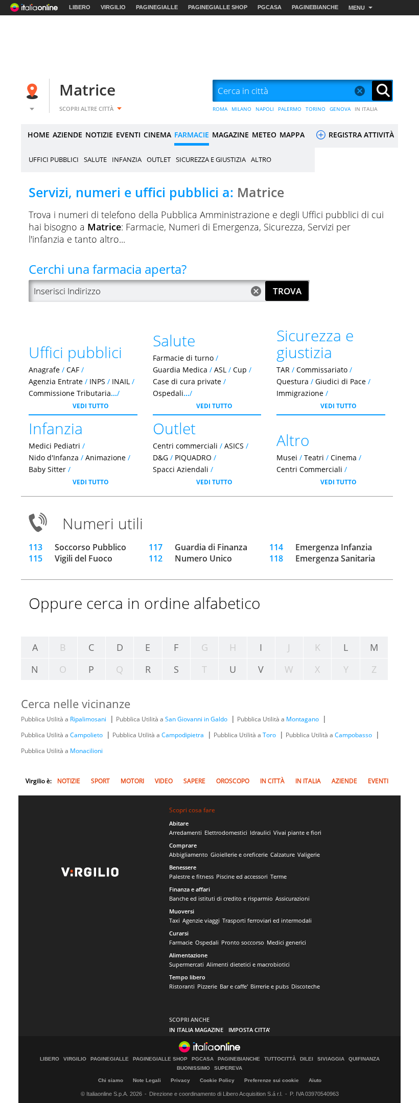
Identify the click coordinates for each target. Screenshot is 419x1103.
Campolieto (87, 735)
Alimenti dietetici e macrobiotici (248, 964)
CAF (72, 369)
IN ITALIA (366, 108)
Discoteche (305, 986)
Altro (293, 440)
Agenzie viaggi (201, 920)
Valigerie (308, 854)
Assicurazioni (292, 898)
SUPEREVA (228, 1068)
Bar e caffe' (234, 986)
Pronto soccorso (242, 942)
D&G (160, 457)
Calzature (282, 854)
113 (35, 547)
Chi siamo (110, 1080)
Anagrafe (44, 369)
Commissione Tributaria (70, 393)
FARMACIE (191, 134)
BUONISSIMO (193, 1068)
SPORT (100, 781)
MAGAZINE (230, 134)
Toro (270, 735)
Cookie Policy (217, 1080)
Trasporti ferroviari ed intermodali (267, 920)
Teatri (314, 457)
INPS (97, 381)
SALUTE (95, 159)
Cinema (344, 457)
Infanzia (56, 428)
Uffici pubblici (75, 352)
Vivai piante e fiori (297, 832)
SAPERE (194, 781)
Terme (278, 876)
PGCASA (270, 7)
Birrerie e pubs (269, 986)
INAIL (121, 381)
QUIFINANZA (364, 1059)
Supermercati (186, 964)
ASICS (234, 446)
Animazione (105, 457)
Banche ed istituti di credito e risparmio (221, 898)
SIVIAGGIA (330, 1059)
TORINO (315, 108)
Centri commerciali (185, 446)
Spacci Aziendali (180, 469)
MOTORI (132, 781)
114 (276, 547)
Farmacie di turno (183, 358)
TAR (283, 369)
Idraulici (260, 832)
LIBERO (79, 7)
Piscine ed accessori (242, 876)
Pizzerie (207, 986)
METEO (264, 134)
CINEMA (157, 134)
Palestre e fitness (191, 876)
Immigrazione (299, 393)
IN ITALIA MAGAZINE (196, 1030)
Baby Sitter (47, 469)
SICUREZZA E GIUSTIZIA (211, 159)
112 (155, 558)
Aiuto (315, 1080)
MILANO (241, 108)
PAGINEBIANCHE (315, 7)
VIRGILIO (113, 7)
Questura (292, 381)
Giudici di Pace (340, 381)
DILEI (306, 1059)
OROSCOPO (232, 781)
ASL (220, 369)
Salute (174, 340)
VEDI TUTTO (91, 406)
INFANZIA (127, 159)
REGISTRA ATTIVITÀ (360, 134)
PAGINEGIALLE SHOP (217, 7)
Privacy (180, 1080)
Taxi (174, 920)
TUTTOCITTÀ (280, 1059)
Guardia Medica (180, 369)
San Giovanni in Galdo (197, 719)
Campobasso (354, 735)
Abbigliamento (188, 854)
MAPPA (292, 134)
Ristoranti (182, 986)
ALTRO (261, 159)
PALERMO (289, 108)
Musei (286, 457)
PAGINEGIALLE (157, 7)
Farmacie (181, 942)
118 (276, 558)
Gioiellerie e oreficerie (239, 854)
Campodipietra (183, 735)
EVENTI (128, 134)
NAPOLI (264, 108)
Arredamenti (185, 832)
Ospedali (168, 393)
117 (155, 547)
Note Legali (147, 1080)
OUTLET (159, 159)
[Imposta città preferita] (33, 91)
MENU (356, 8)
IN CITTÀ (272, 781)
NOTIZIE (99, 134)
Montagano (303, 719)
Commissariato (321, 369)
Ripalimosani (89, 719)
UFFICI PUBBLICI (54, 159)
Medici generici (286, 942)
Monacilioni (86, 750)
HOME (39, 134)
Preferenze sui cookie (271, 1080)
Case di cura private (187, 381)
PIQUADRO (193, 457)
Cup (240, 369)
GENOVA (340, 108)
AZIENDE (67, 134)
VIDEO (164, 781)
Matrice (87, 89)
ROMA (220, 108)
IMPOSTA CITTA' (249, 1030)
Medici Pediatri (54, 446)
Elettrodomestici (225, 832)
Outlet (174, 428)
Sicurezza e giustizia (315, 344)
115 (35, 558)
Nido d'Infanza (54, 457)
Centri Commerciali (309, 469)
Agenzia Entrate (56, 381)
